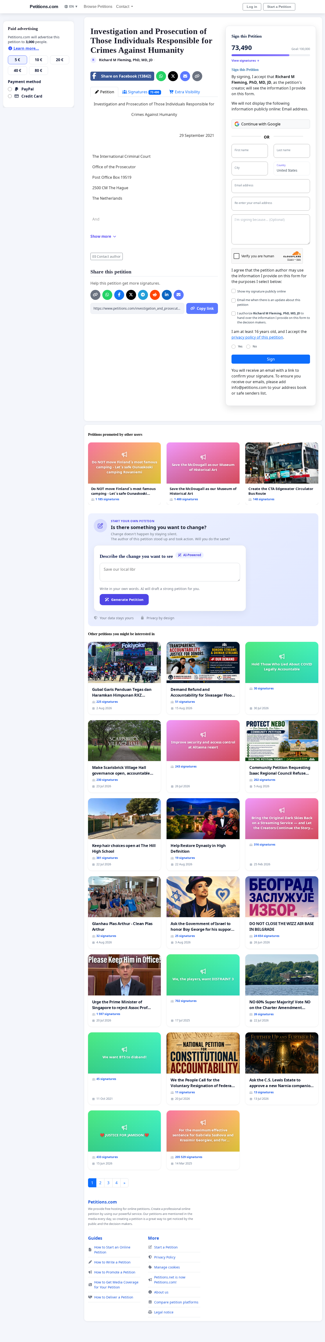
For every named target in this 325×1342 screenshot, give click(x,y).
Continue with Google (261, 124)
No (255, 346)
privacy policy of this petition (257, 337)
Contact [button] (123, 7)
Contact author (109, 256)
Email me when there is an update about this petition (268, 302)
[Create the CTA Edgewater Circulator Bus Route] (281, 473)
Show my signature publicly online (261, 291)
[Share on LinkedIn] (167, 295)
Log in (252, 7)
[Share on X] (173, 76)
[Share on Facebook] (119, 295)
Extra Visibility (187, 91)
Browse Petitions (98, 7)
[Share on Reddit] (155, 295)
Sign (271, 359)
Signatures (143, 91)
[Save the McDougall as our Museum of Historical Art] (203, 473)
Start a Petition (279, 7)
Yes (240, 346)
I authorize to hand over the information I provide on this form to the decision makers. (273, 317)
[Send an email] (185, 76)
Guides (95, 1238)
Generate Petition (127, 599)
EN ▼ (73, 6)
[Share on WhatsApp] (161, 76)
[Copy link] (197, 76)
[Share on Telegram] (143, 295)
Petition (106, 91)
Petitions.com (44, 6)
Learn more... (26, 48)
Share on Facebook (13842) (126, 76)
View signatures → (245, 60)
